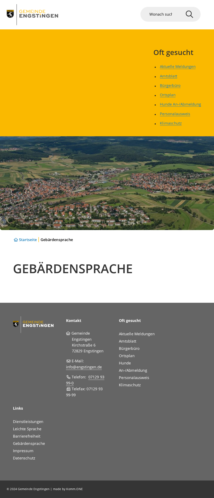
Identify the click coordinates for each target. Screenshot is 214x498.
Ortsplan (168, 94)
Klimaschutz (171, 123)
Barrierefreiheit (26, 436)
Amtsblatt (168, 76)
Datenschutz (24, 457)
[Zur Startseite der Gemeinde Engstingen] (33, 324)
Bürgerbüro (170, 85)
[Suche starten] (189, 14)
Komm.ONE (74, 489)
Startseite (28, 239)
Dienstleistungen (28, 421)
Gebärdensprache (29, 443)
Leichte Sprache (27, 428)
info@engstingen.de (84, 366)
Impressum (23, 450)
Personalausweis (175, 113)
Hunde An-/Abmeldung (180, 104)
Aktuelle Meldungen (178, 66)
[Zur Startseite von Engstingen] (32, 14)
